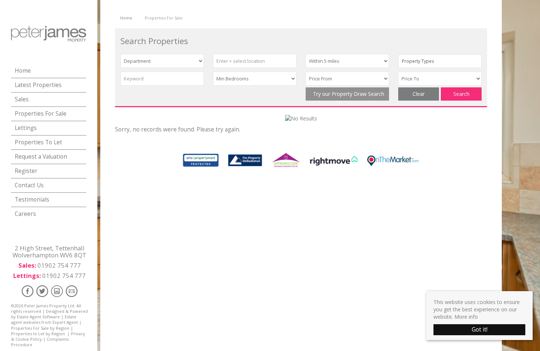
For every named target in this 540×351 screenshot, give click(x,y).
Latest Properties (38, 85)
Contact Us (29, 185)
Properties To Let (38, 142)
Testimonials (32, 199)
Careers (25, 214)
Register (26, 171)
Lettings (26, 128)
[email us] (72, 291)
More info (466, 316)
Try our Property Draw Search (347, 93)
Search (461, 93)
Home (23, 71)
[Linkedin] (57, 291)
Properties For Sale (40, 113)
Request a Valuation (41, 156)
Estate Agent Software (38, 316)
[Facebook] (27, 291)
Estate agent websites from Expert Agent (44, 319)
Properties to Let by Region (38, 333)
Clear (419, 93)
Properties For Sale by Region (40, 328)
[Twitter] (42, 291)
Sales (22, 99)
